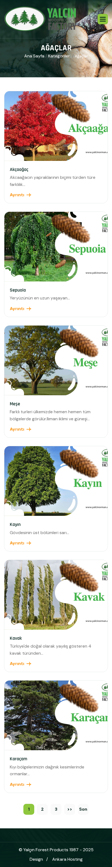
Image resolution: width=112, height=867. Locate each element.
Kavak (16, 638)
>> (69, 809)
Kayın (15, 524)
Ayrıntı (17, 195)
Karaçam (18, 759)
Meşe (15, 404)
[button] (103, 19)
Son (83, 809)
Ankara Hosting (67, 859)
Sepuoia (18, 290)
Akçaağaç (19, 169)
